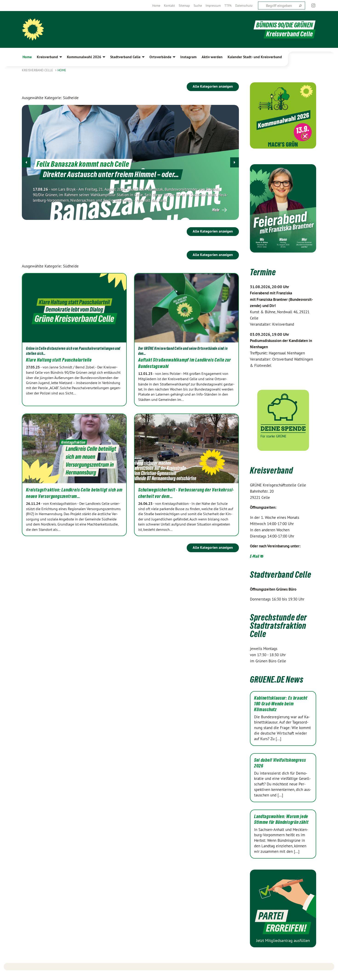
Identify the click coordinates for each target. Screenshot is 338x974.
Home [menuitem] (27, 57)
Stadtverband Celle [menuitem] (125, 57)
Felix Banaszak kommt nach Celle (83, 164)
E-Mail (254, 556)
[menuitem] (156, 5)
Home (156, 5)
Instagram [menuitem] (188, 57)
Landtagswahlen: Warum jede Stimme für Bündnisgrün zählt (281, 819)
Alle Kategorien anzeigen (213, 86)
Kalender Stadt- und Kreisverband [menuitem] (255, 57)
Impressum (213, 5)
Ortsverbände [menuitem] (160, 57)
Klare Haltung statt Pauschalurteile (59, 360)
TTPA (228, 5)
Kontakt (169, 5)
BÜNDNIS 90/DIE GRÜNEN (284, 25)
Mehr (216, 210)
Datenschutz (243, 5)
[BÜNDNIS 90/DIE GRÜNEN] (33, 29)
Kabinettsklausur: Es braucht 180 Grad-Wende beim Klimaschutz (280, 703)
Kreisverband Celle (38, 70)
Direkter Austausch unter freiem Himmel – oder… (111, 174)
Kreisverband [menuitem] (47, 57)
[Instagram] (313, 5)
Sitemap (184, 5)
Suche (198, 5)
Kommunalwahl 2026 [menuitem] (84, 57)
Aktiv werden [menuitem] (212, 57)
